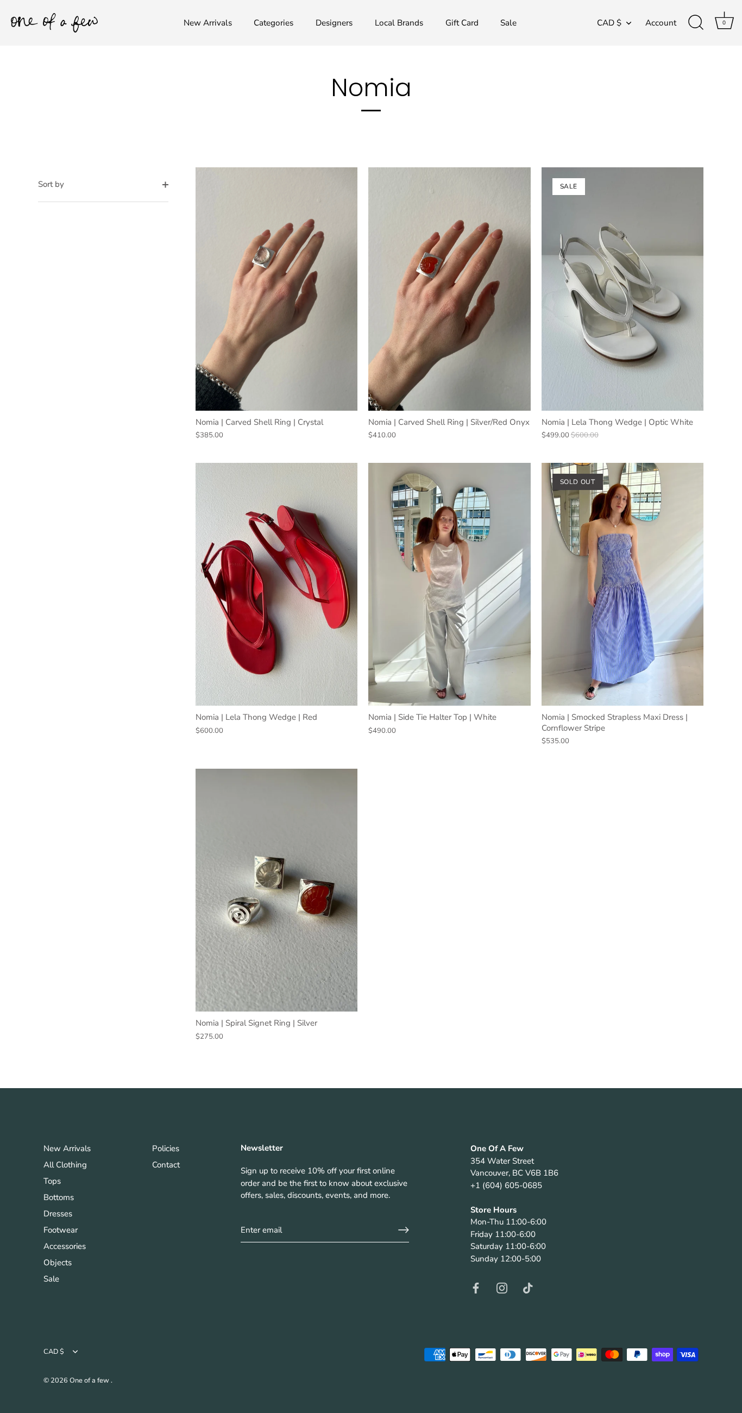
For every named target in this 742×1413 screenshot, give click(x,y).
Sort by (51, 184)
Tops (52, 1181)
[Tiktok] (528, 1287)
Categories (273, 22)
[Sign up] (403, 1229)
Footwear (60, 1229)
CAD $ (609, 23)
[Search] (696, 23)
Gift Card (462, 22)
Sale (508, 22)
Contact (166, 1164)
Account (660, 22)
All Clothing (65, 1164)
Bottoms (58, 1197)
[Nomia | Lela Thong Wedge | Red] (276, 584)
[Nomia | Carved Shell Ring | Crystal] (276, 289)
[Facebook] (475, 1287)
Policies (165, 1148)
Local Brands (399, 22)
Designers (334, 22)
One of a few (90, 1380)
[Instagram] (501, 1287)
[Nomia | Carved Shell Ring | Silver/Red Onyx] (449, 288)
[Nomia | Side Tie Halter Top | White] (449, 584)
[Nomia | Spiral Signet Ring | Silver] (276, 890)
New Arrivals (208, 22)
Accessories (64, 1246)
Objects (57, 1262)
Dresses (57, 1213)
